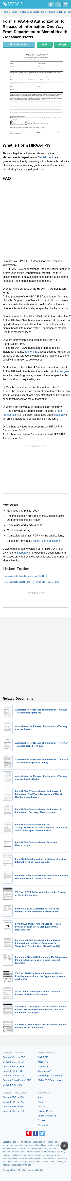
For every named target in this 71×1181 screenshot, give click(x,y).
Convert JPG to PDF (13, 1084)
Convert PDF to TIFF (14, 1111)
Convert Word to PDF (14, 1057)
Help (40, 1102)
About (41, 1097)
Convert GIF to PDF (13, 1071)
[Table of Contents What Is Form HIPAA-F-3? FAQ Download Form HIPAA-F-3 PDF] (51, 4)
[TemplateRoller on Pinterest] (29, 1133)
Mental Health (46, 157)
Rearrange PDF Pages (50, 1075)
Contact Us (44, 1120)
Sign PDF (43, 1066)
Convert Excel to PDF (14, 1062)
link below (22, 552)
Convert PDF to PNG (13, 1102)
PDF (44, 44)
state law (59, 414)
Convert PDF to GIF (13, 1106)
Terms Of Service (47, 1115)
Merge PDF (44, 1062)
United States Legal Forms (47, 582)
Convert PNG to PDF (13, 1066)
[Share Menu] (64, 1146)
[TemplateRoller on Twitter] (42, 1133)
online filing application (46, 540)
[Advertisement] (35, 220)
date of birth (31, 351)
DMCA (41, 1106)
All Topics (43, 1125)
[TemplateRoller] (11, 4)
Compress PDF (46, 1071)
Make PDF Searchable (50, 1080)
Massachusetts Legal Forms (17, 582)
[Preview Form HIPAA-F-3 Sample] (37, 94)
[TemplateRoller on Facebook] (35, 1133)
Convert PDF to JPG (13, 1097)
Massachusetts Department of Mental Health (24, 576)
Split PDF (43, 1057)
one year (64, 371)
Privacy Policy (45, 1111)
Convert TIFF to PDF (14, 1075)
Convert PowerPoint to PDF (17, 1080)
